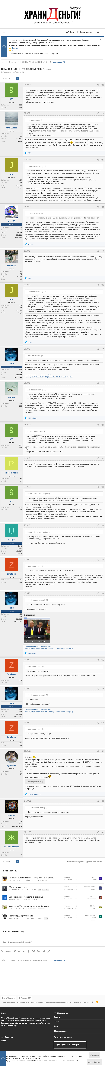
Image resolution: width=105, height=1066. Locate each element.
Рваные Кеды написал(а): (37, 494)
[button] (4, 31)
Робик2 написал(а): (35, 431)
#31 (102, 487)
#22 (102, 113)
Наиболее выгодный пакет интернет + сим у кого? (31, 877)
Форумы (57, 1017)
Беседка (33, 890)
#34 (102, 593)
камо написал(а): (34, 566)
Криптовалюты (31, 899)
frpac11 (94, 920)
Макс (95, 880)
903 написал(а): (33, 120)
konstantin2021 (15, 890)
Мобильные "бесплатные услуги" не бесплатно (29, 906)
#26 (102, 285)
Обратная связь (8, 1002)
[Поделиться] (98, 84)
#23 (102, 160)
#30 (102, 458)
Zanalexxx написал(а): (36, 600)
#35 (102, 660)
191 (47, 890)
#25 (102, 251)
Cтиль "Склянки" (8, 998)
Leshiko (11, 909)
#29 (102, 425)
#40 (102, 832)
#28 (102, 383)
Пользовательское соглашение (30, 1002)
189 (39, 890)
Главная (86, 1002)
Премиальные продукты (33, 918)
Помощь (77, 1002)
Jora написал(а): (33, 213)
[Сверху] (92, 1002)
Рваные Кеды (8, 72)
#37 (102, 722)
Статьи (56, 1021)
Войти (3, 1041)
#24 (102, 207)
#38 (102, 751)
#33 (102, 559)
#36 (102, 688)
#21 (102, 85)
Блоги (56, 1026)
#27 (102, 349)
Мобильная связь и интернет (36, 880)
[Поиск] (97, 31)
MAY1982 (12, 880)
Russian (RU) (26, 998)
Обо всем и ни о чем (18, 887)
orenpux (12, 918)
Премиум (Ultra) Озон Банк (21, 915)
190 (43, 890)
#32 (102, 525)
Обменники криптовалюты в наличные (26, 897)
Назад (7, 78)
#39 (102, 801)
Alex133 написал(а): (35, 166)
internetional (92, 899)
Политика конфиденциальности (58, 1002)
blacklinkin (13, 899)
